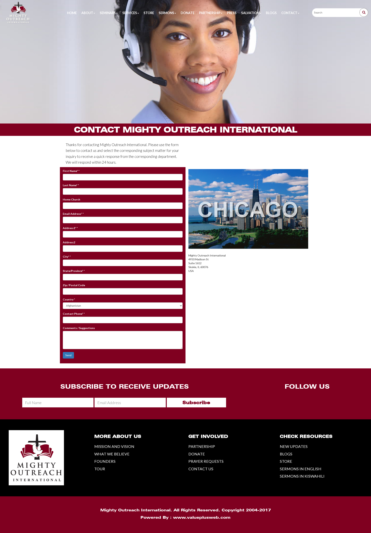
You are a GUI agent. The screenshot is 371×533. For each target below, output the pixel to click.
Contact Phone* (74, 313)
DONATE (196, 454)
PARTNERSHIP (201, 446)
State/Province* (74, 270)
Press (232, 13)
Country (69, 299)
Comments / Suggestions (79, 328)
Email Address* (73, 213)
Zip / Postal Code (74, 285)
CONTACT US (200, 468)
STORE (286, 461)
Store (149, 13)
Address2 (69, 242)
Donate (187, 13)
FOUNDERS (105, 461)
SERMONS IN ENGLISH (300, 468)
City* (67, 256)
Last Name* (71, 185)
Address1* (70, 228)
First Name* (71, 171)
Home (72, 13)
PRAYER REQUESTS (206, 461)
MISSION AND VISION (114, 446)
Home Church (71, 199)
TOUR (99, 468)
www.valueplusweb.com (202, 517)
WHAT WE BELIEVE (111, 454)
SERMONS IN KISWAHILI (302, 476)
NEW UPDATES (294, 446)
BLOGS (286, 454)
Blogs (271, 13)
